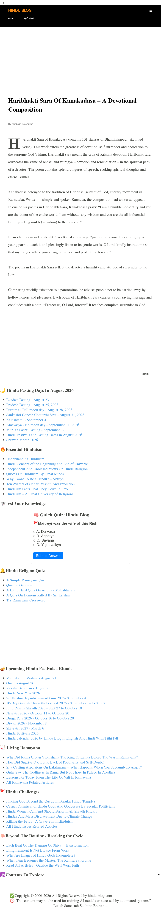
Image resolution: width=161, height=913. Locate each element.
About (11, 18)
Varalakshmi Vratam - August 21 (31, 677)
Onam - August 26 (20, 682)
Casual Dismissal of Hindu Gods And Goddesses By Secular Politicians (60, 806)
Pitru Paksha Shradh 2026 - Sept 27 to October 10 (44, 708)
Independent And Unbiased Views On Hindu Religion (47, 468)
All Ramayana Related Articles (30, 782)
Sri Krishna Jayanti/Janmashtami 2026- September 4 (46, 697)
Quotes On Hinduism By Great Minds (35, 473)
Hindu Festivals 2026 (22, 733)
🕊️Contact (29, 18)
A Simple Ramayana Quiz (26, 579)
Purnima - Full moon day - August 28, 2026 (39, 409)
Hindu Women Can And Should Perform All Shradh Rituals (51, 811)
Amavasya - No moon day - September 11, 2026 (42, 424)
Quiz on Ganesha (19, 585)
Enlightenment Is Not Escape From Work (37, 850)
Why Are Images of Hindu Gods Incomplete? (40, 855)
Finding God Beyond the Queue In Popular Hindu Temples (50, 801)
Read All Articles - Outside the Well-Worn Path (42, 865)
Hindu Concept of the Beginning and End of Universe (47, 463)
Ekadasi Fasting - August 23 (27, 399)
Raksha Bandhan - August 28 (28, 687)
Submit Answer (48, 556)
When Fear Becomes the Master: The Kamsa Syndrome (48, 860)
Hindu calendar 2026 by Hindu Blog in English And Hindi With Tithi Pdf (62, 738)
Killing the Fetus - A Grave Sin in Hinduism (39, 821)
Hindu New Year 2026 (23, 692)
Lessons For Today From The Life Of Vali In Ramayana (48, 777)
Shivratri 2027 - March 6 (25, 728)
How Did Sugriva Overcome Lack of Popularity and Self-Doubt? (55, 762)
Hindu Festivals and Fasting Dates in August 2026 (44, 434)
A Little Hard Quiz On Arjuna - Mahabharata (40, 590)
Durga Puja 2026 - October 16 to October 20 (40, 718)
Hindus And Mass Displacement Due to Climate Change (49, 816)
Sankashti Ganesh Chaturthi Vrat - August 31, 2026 (45, 414)
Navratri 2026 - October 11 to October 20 (37, 713)
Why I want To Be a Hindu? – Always (35, 478)
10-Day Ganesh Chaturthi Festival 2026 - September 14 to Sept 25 (56, 703)
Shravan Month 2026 (22, 439)
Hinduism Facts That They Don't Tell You (38, 488)
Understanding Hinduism (25, 458)
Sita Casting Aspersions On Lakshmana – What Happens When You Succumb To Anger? (74, 767)
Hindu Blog (19, 11)
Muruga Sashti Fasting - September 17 (35, 429)
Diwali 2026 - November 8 (26, 723)
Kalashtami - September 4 (26, 419)
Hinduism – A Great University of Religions (39, 493)
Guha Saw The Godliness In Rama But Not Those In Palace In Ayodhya (60, 772)
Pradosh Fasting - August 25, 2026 (32, 404)
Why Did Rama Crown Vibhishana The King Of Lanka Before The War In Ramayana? (72, 757)
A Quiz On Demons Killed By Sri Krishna (38, 595)
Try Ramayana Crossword (25, 600)
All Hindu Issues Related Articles (31, 826)
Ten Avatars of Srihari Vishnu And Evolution (40, 483)
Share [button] (145, 374)
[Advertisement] (80, 54)
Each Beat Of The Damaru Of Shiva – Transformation (47, 845)
